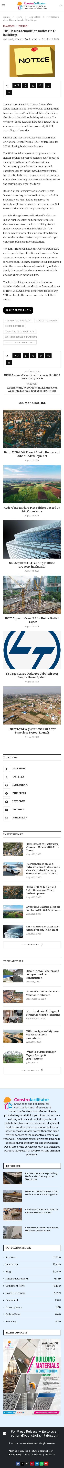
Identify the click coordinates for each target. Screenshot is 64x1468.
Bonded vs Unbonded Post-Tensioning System (42, 993)
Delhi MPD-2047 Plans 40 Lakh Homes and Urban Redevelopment (41, 890)
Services (24, 1451)
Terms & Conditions (33, 1454)
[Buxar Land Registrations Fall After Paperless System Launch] (32, 705)
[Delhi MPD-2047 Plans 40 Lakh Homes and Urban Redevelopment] (32, 429)
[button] (7, 1377)
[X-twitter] (22, 1464)
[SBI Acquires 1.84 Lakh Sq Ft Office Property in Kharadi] (32, 539)
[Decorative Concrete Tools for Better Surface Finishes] (12, 1214)
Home (6, 17)
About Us (13, 1451)
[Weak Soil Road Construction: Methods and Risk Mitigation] (12, 1196)
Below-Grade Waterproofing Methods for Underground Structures (41, 1176)
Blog (33, 1271)
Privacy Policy (15, 1454)
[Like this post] (18, 85)
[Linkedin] (37, 1464)
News (19, 17)
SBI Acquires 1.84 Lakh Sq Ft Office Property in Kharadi (42, 928)
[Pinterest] (32, 1464)
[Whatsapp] (41, 1464)
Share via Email (20, 310)
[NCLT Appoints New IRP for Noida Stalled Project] (32, 595)
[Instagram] (27, 1464)
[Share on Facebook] (25, 85)
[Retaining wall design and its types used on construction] (13, 975)
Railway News (33, 1314)
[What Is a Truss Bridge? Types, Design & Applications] (13, 1056)
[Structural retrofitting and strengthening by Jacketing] (13, 1016)
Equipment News (33, 1286)
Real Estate (34, 17)
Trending (33, 1321)
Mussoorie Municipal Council (19, 342)
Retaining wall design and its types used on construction (42, 974)
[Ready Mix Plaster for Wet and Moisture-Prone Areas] (12, 1232)
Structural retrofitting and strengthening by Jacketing (43, 1013)
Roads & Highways (33, 1293)
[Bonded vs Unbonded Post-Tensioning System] (13, 996)
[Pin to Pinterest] (40, 85)
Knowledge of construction (19, 332)
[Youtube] (46, 1464)
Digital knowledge (14, 326)
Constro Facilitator (25, 39)
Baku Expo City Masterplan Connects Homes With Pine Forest (42, 847)
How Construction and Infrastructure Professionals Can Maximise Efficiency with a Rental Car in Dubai (43, 869)
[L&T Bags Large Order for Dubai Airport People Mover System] (32, 650)
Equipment (33, 1300)
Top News (33, 1257)
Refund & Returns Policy (42, 1451)
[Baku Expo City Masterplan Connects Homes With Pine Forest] (13, 849)
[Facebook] (18, 1464)
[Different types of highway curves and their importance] (13, 1036)
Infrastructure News (33, 1278)
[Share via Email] (9, 92)
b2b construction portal (18, 321)
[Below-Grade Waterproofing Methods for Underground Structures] (12, 1178)
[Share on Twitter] (33, 85)
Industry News (33, 1307)
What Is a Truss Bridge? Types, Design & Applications (41, 1055)
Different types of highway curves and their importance (42, 1035)
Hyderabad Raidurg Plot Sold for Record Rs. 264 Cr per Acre (43, 909)
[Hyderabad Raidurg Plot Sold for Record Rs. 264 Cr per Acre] (32, 484)
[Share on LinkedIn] (48, 85)
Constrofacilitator (46, 321)
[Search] (60, 5)
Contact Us (50, 1454)
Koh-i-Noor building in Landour (21, 337)
